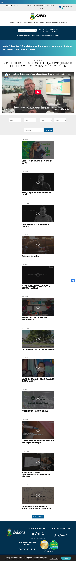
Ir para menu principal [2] (39, 5)
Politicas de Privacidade (38, 538)
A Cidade (12, 22)
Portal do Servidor (67, 6)
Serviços (19, 22)
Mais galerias (38, 516)
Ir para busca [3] (50, 5)
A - (14, 5)
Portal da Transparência (23, 35)
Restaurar (12, 8)
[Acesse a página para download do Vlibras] (60, 7)
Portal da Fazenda (54, 35)
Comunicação (40, 22)
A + (17, 5)
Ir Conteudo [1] (29, 5)
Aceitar (66, 558)
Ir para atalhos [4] (39, 8)
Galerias (14, 46)
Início (5, 46)
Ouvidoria (64, 22)
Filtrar (48, 130)
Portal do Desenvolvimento (40, 35)
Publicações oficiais (52, 22)
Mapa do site (50, 551)
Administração (28, 22)
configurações (54, 559)
